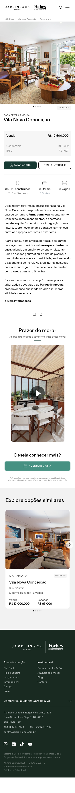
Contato (42, 682)
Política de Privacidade (15, 770)
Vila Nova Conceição (27, 19)
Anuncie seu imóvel (49, 673)
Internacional (11, 682)
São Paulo (9, 19)
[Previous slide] (5, 544)
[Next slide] (69, 544)
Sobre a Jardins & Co (50, 668)
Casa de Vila (45, 19)
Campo (8, 686)
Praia (7, 691)
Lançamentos (12, 677)
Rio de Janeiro (12, 673)
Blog (40, 677)
